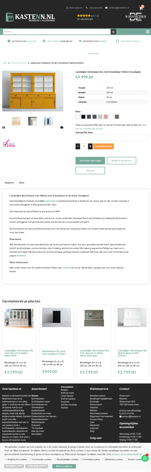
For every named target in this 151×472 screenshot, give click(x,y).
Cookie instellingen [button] (14, 466)
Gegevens (9, 183)
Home (4, 63)
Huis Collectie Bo (18, 63)
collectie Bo (50, 201)
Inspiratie (94, 428)
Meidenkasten (38, 422)
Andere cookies (135, 459)
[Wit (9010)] (78, 117)
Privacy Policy (96, 419)
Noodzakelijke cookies (67, 459)
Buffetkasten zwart (41, 401)
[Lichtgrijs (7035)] (100, 117)
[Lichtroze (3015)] (106, 117)
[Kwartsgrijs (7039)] (117, 117)
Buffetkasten (38, 398)
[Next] (61, 127)
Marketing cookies (114, 459)
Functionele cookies (42, 459)
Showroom (124, 396)
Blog (92, 431)
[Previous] (3, 127)
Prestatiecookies (92, 459)
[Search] (113, 32)
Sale (92, 422)
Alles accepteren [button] (64, 466)
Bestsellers (37, 434)
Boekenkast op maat (41, 413)
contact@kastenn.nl (131, 416)
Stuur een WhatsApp (131, 410)
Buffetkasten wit (39, 404)
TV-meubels (37, 428)
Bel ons (90, 170)
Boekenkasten (38, 410)
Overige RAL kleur (84, 132)
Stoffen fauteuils (69, 405)
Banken (64, 390)
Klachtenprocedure (99, 413)
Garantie (94, 407)
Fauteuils (65, 402)
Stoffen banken (68, 399)
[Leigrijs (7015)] (94, 117)
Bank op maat (67, 393)
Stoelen (64, 407)
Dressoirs (36, 425)
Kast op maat (38, 431)
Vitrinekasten (38, 407)
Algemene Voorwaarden (101, 416)
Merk (21, 183)
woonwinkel (126, 427)
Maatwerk (95, 425)
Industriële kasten (40, 419)
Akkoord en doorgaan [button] (36, 466)
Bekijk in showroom (121, 160)
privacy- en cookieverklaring (126, 454)
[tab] (9, 183)
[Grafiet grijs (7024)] (89, 117)
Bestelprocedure (98, 396)
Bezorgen (94, 401)
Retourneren (96, 404)
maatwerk (21, 255)
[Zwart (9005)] (83, 117)
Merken (93, 410)
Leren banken (67, 396)
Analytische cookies (17, 459)
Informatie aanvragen (90, 160)
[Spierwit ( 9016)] (111, 117)
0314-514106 (128, 413)
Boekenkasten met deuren (44, 416)
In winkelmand (103, 146)
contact (66, 268)
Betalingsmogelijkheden (101, 398)
